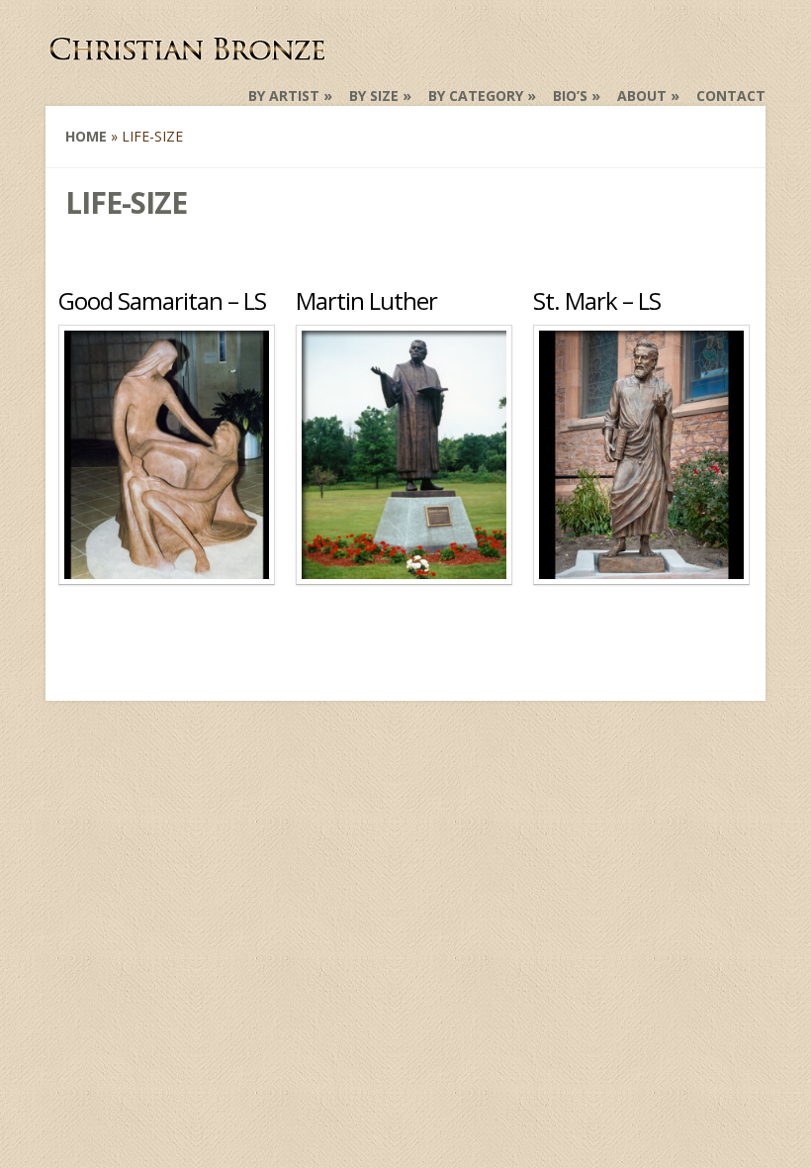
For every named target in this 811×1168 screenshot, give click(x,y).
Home (86, 136)
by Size (374, 95)
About (642, 95)
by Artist (283, 95)
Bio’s (570, 95)
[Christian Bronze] (188, 54)
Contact (731, 95)
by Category (475, 95)
